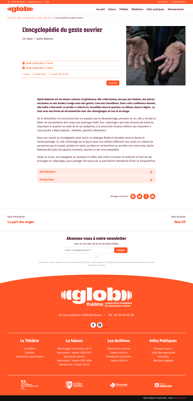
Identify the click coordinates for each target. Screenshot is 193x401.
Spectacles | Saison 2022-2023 (38, 18)
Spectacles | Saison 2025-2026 (74, 360)
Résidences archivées (118, 356)
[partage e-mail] (152, 196)
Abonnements (176, 9)
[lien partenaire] (29, 385)
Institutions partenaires (30, 356)
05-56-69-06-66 (18, 2)
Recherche (162, 2)
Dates (19, 18)
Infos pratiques (155, 9)
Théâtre (123, 9)
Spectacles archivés (118, 348)
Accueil (100, 9)
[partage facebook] (146, 196)
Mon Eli (180, 222)
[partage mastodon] (133, 196)
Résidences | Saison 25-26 (74, 364)
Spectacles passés (74, 356)
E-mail (46, 2)
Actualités (163, 356)
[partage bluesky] (139, 196)
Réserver (113, 83)
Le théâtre (30, 348)
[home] (20, 9)
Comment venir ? (163, 348)
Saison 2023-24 (118, 352)
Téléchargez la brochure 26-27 (74, 348)
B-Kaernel (181, 398)
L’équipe (29, 352)
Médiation (137, 9)
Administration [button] (179, 2)
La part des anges (20, 222)
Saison (112, 9)
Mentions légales (163, 360)
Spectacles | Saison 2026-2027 (74, 352)
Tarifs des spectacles (163, 352)
